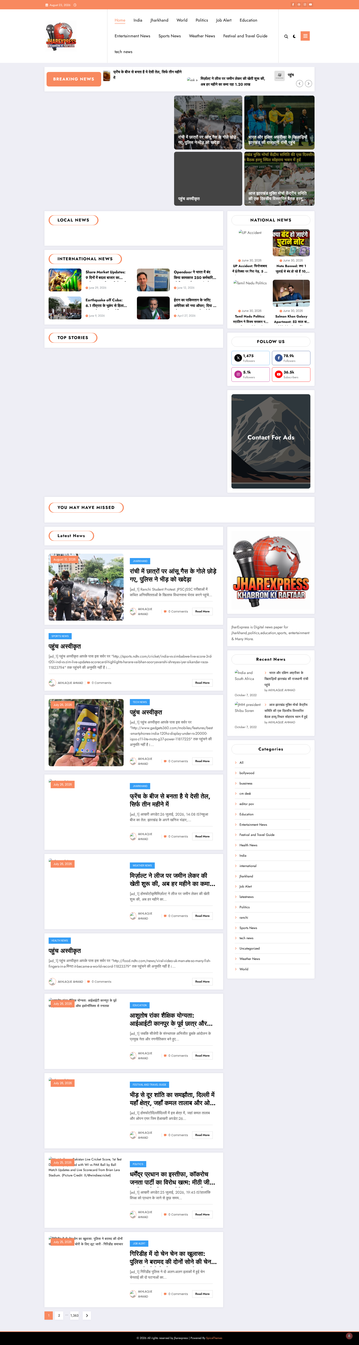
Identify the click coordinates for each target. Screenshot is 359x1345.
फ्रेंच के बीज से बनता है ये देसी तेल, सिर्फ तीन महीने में (121, 75)
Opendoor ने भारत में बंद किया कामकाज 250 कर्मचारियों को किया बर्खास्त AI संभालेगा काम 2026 (195, 275)
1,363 (74, 1315)
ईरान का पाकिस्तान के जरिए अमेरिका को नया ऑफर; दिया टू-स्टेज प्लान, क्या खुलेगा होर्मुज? (195, 303)
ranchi (244, 917)
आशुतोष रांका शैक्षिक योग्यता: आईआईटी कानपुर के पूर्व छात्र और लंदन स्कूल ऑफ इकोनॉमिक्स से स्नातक (168, 1020)
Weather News (202, 36)
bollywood (247, 773)
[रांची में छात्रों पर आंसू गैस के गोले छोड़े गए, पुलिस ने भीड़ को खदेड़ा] (208, 122)
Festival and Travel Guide (245, 36)
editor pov (247, 803)
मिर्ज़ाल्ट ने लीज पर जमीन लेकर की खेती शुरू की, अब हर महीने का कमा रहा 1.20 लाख (206, 81)
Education (248, 20)
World (182, 20)
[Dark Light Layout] (294, 36)
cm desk (245, 793)
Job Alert (223, 20)
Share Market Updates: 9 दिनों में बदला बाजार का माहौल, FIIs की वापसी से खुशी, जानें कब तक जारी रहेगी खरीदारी (107, 275)
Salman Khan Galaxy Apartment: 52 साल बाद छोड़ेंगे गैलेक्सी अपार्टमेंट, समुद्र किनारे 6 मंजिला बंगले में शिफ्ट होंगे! (291, 320)
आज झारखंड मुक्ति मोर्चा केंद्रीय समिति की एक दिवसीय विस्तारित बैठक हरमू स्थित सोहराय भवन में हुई (277, 197)
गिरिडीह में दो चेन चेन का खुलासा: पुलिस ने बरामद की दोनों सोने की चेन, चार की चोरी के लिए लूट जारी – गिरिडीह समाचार (171, 1258)
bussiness (246, 783)
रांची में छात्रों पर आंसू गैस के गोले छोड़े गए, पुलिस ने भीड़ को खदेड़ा (207, 140)
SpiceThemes (214, 1338)
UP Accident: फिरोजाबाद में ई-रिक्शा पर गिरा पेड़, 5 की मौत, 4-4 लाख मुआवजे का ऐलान (250, 269)
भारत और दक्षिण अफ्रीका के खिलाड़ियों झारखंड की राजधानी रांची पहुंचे (277, 140)
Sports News (170, 36)
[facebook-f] (293, 4)
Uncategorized (250, 948)
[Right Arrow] (308, 83)
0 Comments (178, 611)
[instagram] (304, 4)
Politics (202, 20)
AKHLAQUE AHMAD (145, 611)
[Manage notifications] (349, 1336)
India (138, 20)
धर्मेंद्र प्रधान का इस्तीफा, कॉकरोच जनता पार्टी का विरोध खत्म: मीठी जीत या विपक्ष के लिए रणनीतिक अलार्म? (171, 1178)
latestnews (246, 896)
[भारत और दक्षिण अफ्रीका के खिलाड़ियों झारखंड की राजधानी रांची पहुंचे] (279, 122)
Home (120, 20)
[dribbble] (298, 4)
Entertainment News (132, 36)
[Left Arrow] (299, 83)
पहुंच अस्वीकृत (270, 75)
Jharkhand (159, 20)
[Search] (286, 36)
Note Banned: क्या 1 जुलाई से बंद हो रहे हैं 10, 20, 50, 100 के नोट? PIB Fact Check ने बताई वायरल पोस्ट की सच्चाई (291, 269)
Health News (60, 940)
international (248, 865)
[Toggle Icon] (305, 36)
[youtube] (310, 4)
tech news (123, 52)
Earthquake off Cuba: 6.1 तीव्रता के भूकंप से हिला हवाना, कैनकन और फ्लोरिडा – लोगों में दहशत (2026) (106, 303)
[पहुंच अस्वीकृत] (86, 732)
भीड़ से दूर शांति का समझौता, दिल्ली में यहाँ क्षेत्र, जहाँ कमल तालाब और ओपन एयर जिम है (173, 1099)
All (241, 762)
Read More (202, 611)
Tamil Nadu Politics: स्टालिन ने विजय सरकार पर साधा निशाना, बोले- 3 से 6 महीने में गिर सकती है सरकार (250, 320)
